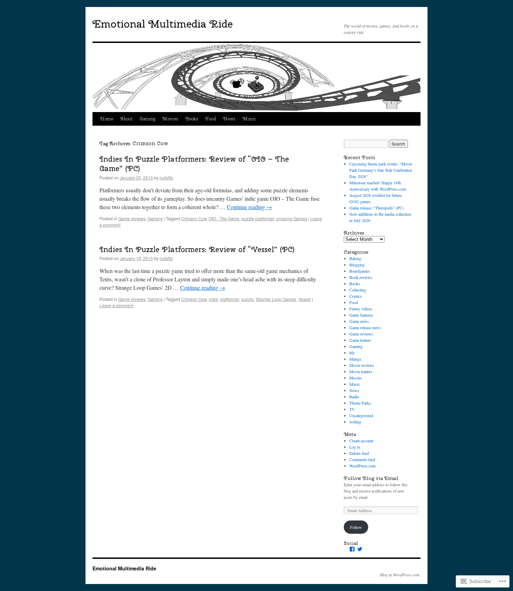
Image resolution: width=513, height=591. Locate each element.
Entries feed (359, 453)
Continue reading (249, 206)
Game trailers (360, 340)
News (229, 119)
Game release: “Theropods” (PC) (376, 207)
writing (355, 421)
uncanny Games (291, 218)
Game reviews (132, 218)
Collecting (357, 290)
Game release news (365, 327)
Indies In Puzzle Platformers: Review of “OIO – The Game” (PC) (194, 163)
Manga (355, 359)
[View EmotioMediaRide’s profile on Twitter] (360, 549)
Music (249, 119)
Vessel (304, 299)
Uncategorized (361, 415)
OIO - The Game (224, 218)
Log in (354, 447)
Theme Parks (360, 403)
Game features (361, 315)
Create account (361, 440)
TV (352, 409)
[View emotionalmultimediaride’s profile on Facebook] (352, 549)
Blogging (357, 264)
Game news (359, 321)
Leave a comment (116, 305)
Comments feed (362, 459)
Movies (170, 119)
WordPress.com (362, 465)
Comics (355, 296)
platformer (229, 299)
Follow (356, 527)
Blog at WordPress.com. (400, 574)
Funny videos (360, 308)
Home (106, 119)
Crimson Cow (194, 218)
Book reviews (360, 277)
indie (213, 299)
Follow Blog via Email (371, 478)
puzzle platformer (257, 218)
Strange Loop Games (276, 299)
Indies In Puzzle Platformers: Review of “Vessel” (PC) (197, 249)
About (126, 119)
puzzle (247, 299)
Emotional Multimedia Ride (162, 24)
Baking (355, 258)
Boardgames (359, 271)
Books (191, 119)
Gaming (147, 119)
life (352, 352)
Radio (354, 396)
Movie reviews (361, 365)
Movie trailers (360, 371)
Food (210, 119)
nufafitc (166, 177)
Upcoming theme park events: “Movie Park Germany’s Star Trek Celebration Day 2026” (380, 170)
